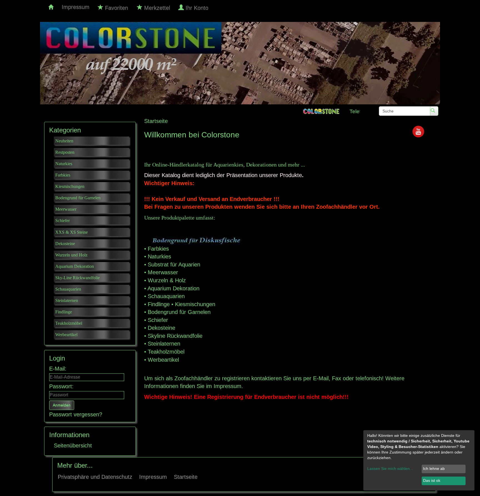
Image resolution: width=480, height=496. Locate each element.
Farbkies (158, 249)
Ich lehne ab (434, 468)
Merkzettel (156, 8)
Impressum (75, 7)
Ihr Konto (197, 8)
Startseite (186, 477)
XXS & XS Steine (71, 232)
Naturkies (159, 256)
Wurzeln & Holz (167, 280)
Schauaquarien (166, 296)
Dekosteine (161, 328)
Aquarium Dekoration (173, 288)
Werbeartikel (163, 360)
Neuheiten (64, 141)
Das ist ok (431, 480)
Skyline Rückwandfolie (175, 336)
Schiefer (158, 320)
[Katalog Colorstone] (51, 7)
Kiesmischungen (195, 304)
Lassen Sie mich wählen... (390, 468)
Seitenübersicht (73, 445)
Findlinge (63, 311)
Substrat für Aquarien (174, 264)
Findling (157, 304)
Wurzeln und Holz (71, 255)
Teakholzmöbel (166, 352)
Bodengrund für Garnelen (179, 312)
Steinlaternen (164, 344)
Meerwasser (163, 272)
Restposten (64, 152)
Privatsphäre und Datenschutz (95, 477)
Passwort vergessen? (75, 414)
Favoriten (115, 8)
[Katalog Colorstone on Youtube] (418, 131)
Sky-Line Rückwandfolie (77, 277)
